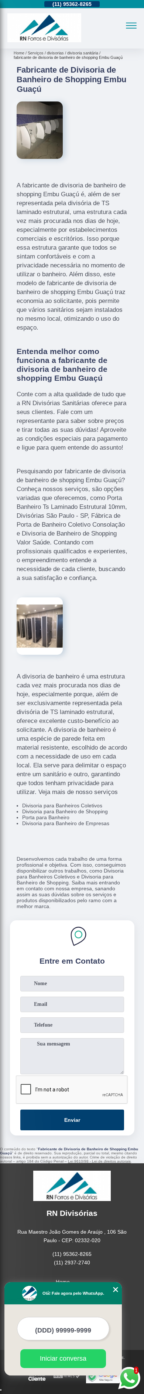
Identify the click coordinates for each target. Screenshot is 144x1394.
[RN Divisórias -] (44, 40)
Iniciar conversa (63, 1358)
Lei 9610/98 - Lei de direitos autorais (99, 1161)
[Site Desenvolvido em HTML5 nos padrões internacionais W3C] (66, 1376)
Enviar (72, 1120)
